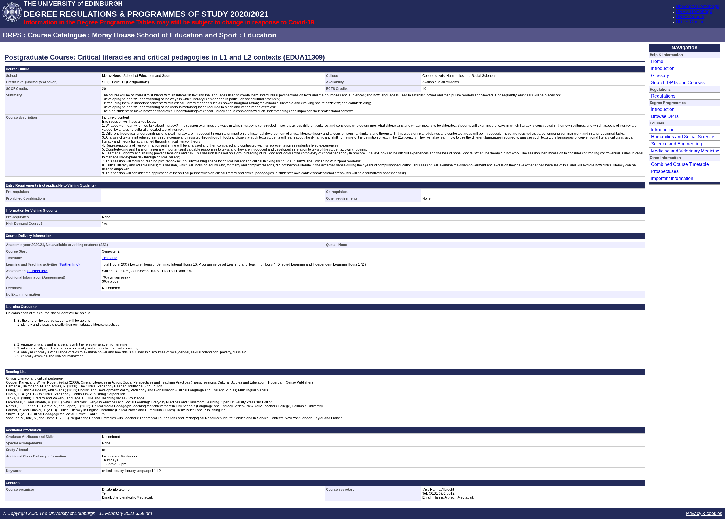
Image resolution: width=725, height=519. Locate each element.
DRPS (12, 35)
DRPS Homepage (694, 11)
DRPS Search (690, 16)
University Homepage (697, 6)
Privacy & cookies (704, 513)
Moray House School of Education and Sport (164, 35)
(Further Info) (69, 264)
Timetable (109, 258)
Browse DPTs (665, 116)
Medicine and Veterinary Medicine (685, 151)
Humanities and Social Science (682, 136)
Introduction (663, 68)
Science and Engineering (676, 143)
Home (657, 61)
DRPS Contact (690, 21)
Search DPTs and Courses (678, 82)
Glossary (660, 75)
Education (259, 35)
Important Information (672, 178)
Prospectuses (665, 171)
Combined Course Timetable (680, 164)
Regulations (663, 96)
